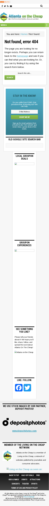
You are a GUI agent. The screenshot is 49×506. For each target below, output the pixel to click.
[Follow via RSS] (8, 6)
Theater (25, 484)
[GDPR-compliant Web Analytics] (5, 2)
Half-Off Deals (27, 475)
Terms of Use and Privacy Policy (24, 488)
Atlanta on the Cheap (24, 17)
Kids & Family (14, 480)
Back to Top (14, 475)
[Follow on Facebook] (2, 6)
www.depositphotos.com (24, 430)
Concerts (16, 484)
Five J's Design (29, 497)
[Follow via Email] (11, 6)
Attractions (35, 480)
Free (38, 475)
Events (24, 480)
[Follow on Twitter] (5, 6)
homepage (22, 56)
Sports (34, 484)
